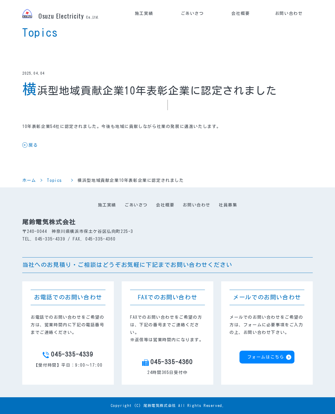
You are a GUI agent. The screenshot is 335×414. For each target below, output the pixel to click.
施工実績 (144, 13)
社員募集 (228, 205)
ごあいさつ (192, 13)
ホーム (29, 180)
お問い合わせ (289, 13)
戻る (33, 145)
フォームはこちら (265, 357)
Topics (56, 180)
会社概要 (240, 13)
